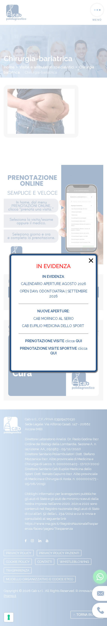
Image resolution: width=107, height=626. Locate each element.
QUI (79, 341)
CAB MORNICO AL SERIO (53, 319)
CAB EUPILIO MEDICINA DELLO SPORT (53, 326)
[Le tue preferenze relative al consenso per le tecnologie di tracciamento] (8, 617)
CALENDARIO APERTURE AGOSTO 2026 (53, 284)
